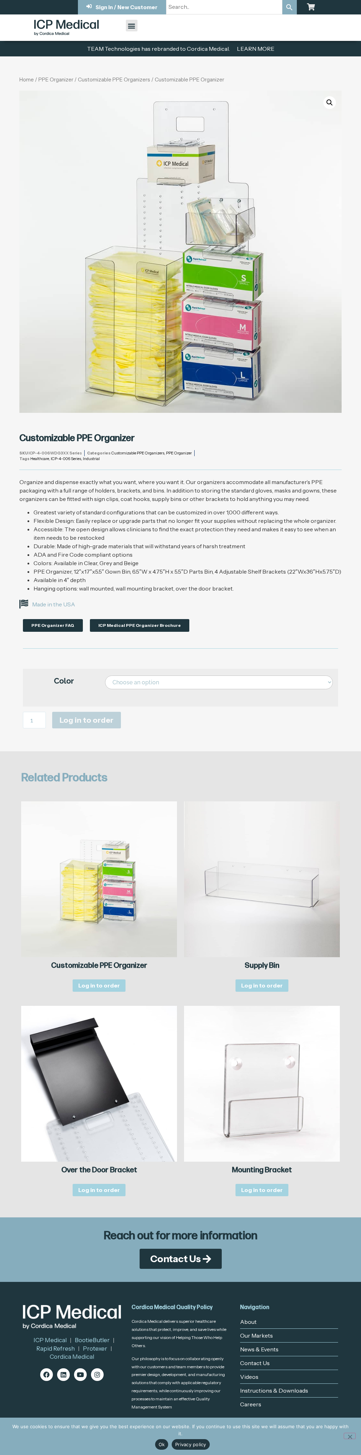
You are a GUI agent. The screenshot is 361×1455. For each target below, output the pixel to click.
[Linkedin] (63, 1374)
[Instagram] (97, 1374)
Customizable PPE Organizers (114, 80)
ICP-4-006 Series (66, 458)
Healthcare (39, 458)
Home (26, 80)
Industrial (91, 458)
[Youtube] (80, 1374)
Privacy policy (190, 1444)
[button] (131, 25)
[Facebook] (46, 1374)
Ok (162, 1444)
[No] (350, 1436)
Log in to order (87, 720)
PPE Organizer (55, 80)
